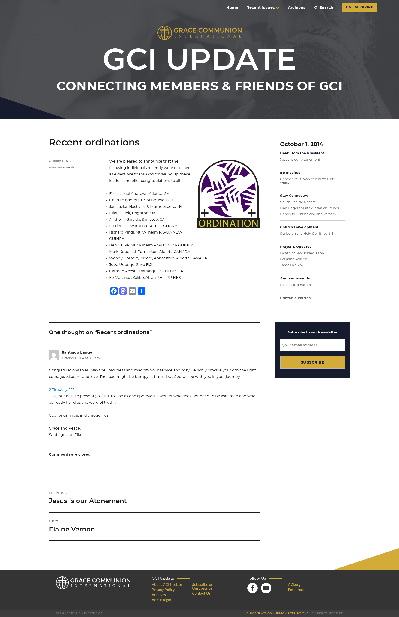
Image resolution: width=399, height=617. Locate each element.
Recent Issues (260, 7)
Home (232, 7)
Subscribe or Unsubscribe (202, 586)
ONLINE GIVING (359, 7)
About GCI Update (167, 585)
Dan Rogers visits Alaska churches (309, 208)
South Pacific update (298, 202)
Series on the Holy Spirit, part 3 (306, 233)
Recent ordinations (296, 285)
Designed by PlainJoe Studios (79, 613)
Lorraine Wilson (293, 259)
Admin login (161, 600)
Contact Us (201, 593)
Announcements (61, 167)
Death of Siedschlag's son (302, 253)
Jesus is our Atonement (300, 159)
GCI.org (294, 585)
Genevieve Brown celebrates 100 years (307, 181)
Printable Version (295, 298)
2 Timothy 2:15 (62, 390)
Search (326, 7)
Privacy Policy (163, 590)
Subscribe (312, 362)
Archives (297, 7)
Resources (296, 590)
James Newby (292, 265)
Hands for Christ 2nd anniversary (308, 214)
